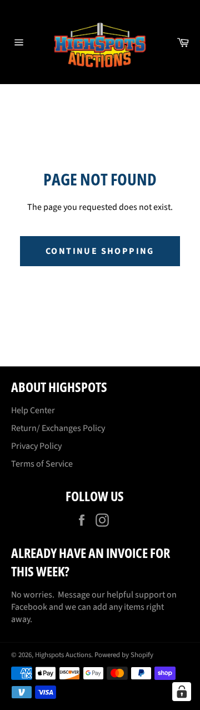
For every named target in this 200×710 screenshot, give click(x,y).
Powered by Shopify (123, 655)
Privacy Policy (36, 446)
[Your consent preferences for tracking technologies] (181, 691)
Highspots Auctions (63, 655)
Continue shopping (100, 251)
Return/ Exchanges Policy (58, 428)
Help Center (33, 410)
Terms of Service (42, 464)
